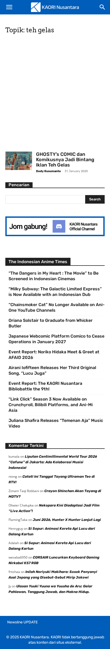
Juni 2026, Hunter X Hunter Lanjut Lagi (67, 520)
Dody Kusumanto (48, 171)
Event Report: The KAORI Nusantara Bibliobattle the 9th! (45, 386)
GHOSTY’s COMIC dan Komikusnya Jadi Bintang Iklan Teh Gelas (65, 159)
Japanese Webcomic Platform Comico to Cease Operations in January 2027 (56, 339)
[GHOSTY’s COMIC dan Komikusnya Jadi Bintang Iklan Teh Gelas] (18, 161)
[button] (9, 7)
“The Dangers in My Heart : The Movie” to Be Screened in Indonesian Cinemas (54, 276)
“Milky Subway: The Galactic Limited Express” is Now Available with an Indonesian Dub (55, 291)
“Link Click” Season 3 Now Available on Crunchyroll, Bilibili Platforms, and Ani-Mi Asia (51, 405)
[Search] (102, 7)
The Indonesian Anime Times (38, 261)
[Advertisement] (55, 94)
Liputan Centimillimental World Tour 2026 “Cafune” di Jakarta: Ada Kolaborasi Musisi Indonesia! (53, 462)
